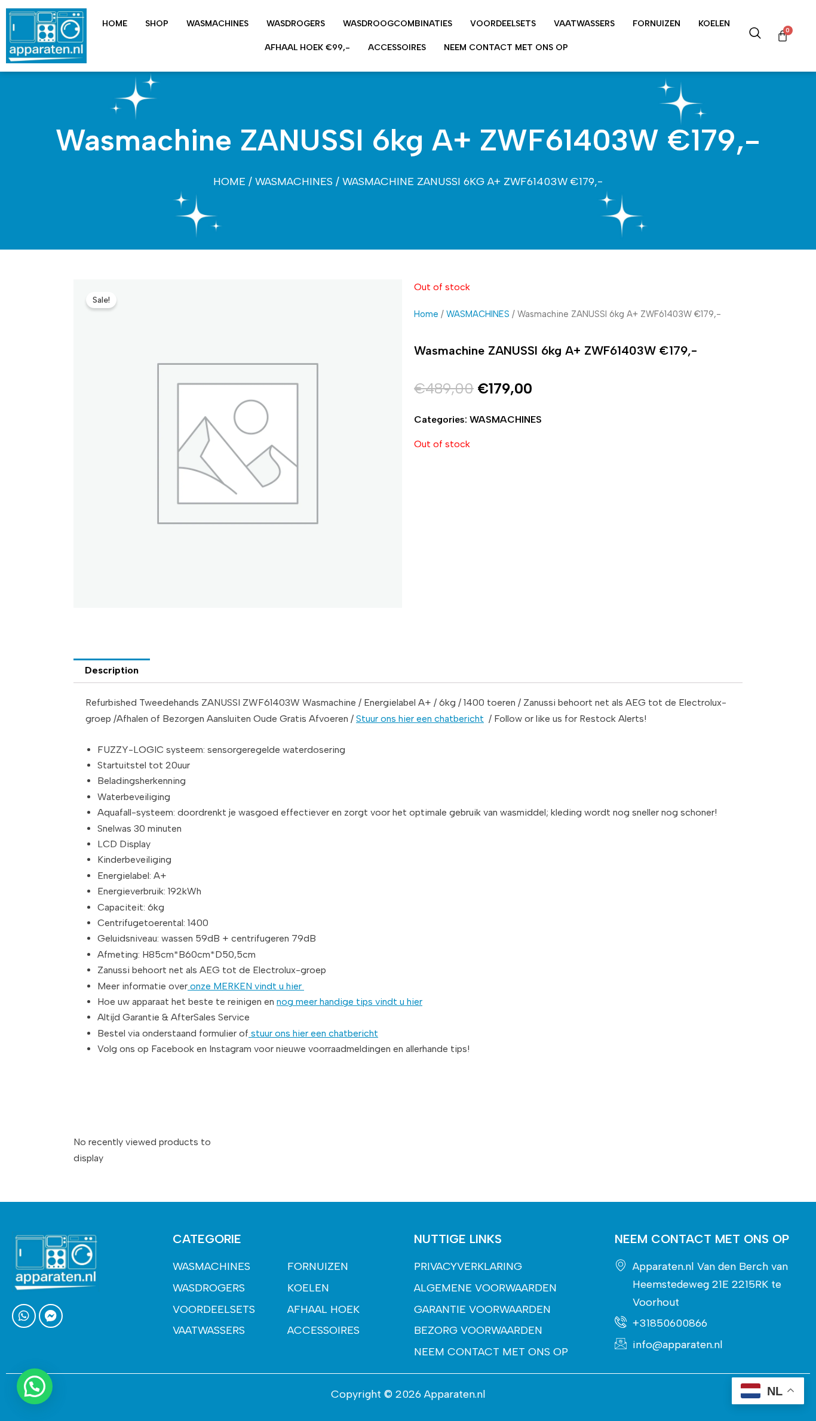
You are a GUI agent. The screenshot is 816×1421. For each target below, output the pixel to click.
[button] (35, 1386)
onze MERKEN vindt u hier (246, 986)
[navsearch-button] (755, 36)
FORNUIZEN (656, 24)
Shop (156, 24)
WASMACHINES (217, 24)
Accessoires (397, 47)
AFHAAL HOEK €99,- (307, 47)
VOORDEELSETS (503, 24)
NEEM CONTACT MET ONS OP (506, 47)
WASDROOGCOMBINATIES (397, 24)
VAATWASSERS (584, 24)
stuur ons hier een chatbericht (313, 1033)
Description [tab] (112, 670)
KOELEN (714, 24)
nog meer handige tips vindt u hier (349, 1001)
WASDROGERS (295, 24)
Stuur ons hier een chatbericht (420, 718)
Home (114, 24)
